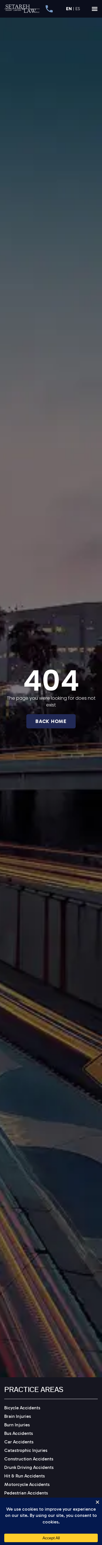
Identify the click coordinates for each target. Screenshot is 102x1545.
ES (77, 9)
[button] (95, 9)
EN (69, 9)
